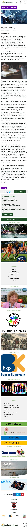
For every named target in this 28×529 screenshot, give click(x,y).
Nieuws (14, 269)
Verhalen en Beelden (14, 273)
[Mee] (3, 516)
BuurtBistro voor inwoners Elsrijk (9, 200)
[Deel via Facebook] (14, 494)
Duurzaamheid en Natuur (14, 276)
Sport (14, 280)
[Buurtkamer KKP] (10, 516)
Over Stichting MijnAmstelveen (11, 405)
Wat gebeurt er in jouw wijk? (13, 219)
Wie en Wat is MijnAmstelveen (10, 412)
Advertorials (6, 403)
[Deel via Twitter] (17, 494)
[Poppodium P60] (17, 516)
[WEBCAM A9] (14, 443)
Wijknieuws (14, 275)
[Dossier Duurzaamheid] (14, 431)
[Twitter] (10, 192)
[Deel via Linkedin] (20, 494)
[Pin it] (22, 494)
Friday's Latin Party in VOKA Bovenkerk (11, 205)
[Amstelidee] (24, 516)
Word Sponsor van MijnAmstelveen (11, 407)
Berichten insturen (8, 409)
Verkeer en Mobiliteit (14, 278)
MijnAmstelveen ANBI (8, 414)
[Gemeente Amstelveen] (14, 505)
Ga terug (4, 188)
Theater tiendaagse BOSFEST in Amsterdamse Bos (13, 209)
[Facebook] (7, 192)
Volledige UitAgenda (7, 214)
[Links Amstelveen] (14, 424)
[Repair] (14, 438)
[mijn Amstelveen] (7, 2)
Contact (5, 411)
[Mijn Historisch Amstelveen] (14, 340)
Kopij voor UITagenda (20, 192)
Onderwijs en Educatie (9, 27)
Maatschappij (14, 271)
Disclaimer (6, 416)
